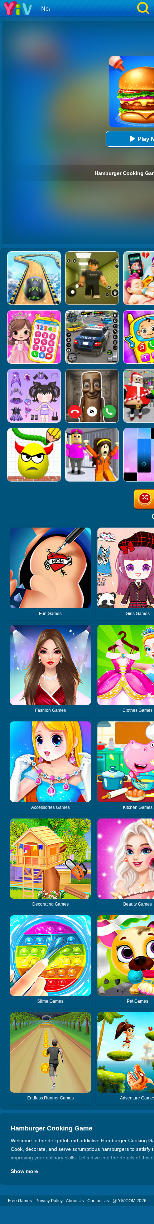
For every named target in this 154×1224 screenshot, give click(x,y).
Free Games (20, 1200)
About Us (75, 1200)
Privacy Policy (49, 1200)
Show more (24, 1171)
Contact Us (98, 1200)
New (47, 9)
